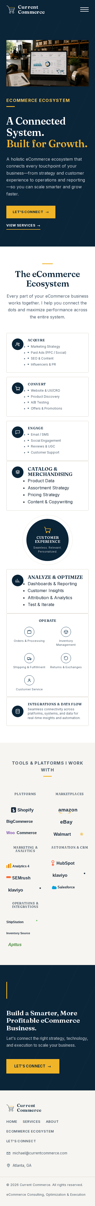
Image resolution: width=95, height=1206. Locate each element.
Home (11, 1122)
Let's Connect (31, 212)
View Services (23, 225)
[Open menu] (84, 9)
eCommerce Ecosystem (30, 1131)
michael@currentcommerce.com (40, 1153)
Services (32, 1122)
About (52, 1122)
